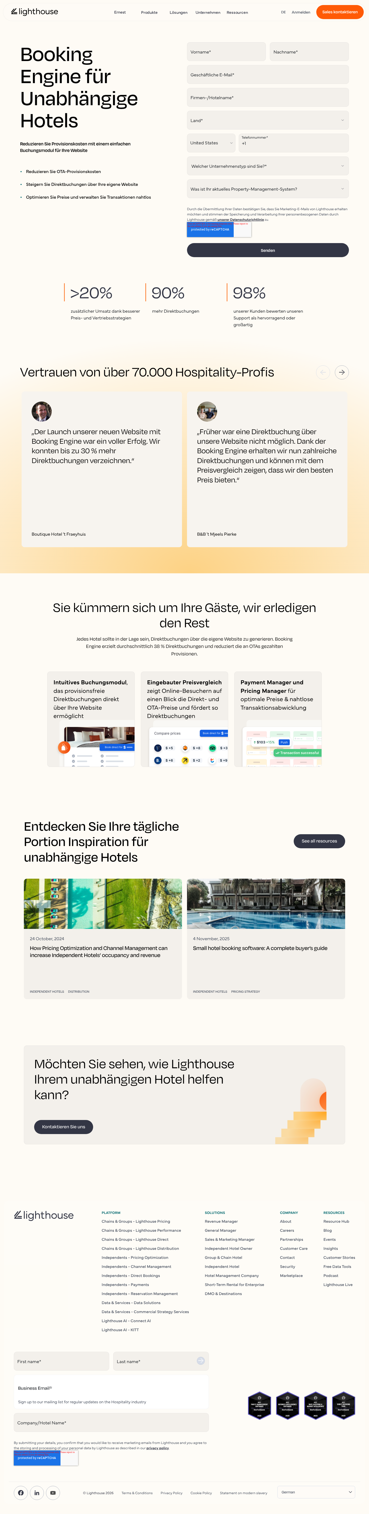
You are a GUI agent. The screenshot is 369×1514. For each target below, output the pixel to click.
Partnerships (291, 1239)
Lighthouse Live (338, 1284)
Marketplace (291, 1275)
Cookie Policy (201, 1492)
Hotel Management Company (232, 1275)
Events (330, 1239)
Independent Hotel (222, 1266)
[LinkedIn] (37, 1493)
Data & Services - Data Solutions (131, 1302)
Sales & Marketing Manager (230, 1239)
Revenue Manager (221, 1221)
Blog (328, 1230)
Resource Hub (336, 1221)
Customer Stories (339, 1257)
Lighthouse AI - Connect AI (126, 1320)
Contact (287, 1257)
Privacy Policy (171, 1492)
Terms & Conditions (137, 1492)
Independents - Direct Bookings (131, 1275)
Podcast (331, 1275)
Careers (287, 1230)
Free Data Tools (337, 1266)
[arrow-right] (342, 372)
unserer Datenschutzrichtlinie (240, 219)
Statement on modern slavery (243, 1492)
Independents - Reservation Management (140, 1293)
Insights (331, 1248)
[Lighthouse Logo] (34, 12)
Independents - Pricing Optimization (135, 1257)
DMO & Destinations (223, 1293)
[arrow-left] (323, 372)
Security (287, 1266)
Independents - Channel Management (136, 1266)
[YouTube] (53, 1493)
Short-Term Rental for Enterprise (234, 1284)
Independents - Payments (125, 1284)
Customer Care (294, 1248)
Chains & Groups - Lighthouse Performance (141, 1230)
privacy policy (157, 1447)
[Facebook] (21, 1493)
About (285, 1221)
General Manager (220, 1230)
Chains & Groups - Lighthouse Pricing (136, 1221)
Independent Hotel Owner (229, 1248)
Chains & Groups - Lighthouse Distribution (140, 1248)
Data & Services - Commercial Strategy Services (145, 1311)
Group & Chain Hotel (223, 1257)
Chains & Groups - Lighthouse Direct (135, 1239)
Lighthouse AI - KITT (120, 1329)
